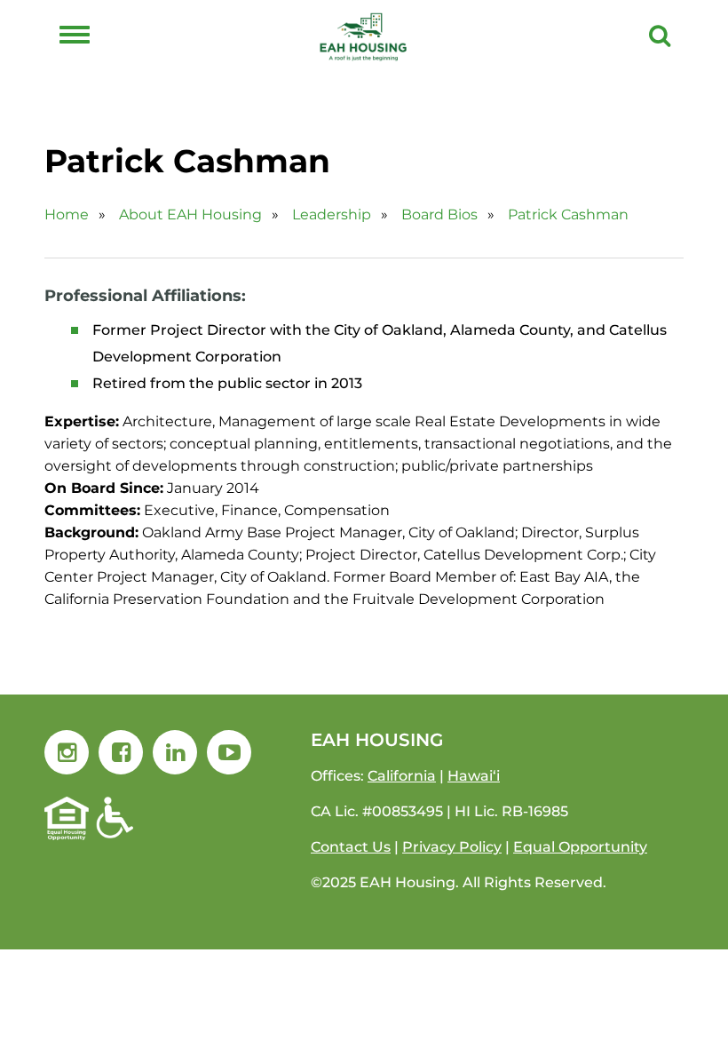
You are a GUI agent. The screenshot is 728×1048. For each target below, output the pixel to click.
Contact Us (351, 846)
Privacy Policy (452, 846)
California (402, 775)
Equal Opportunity (580, 846)
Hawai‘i (473, 775)
